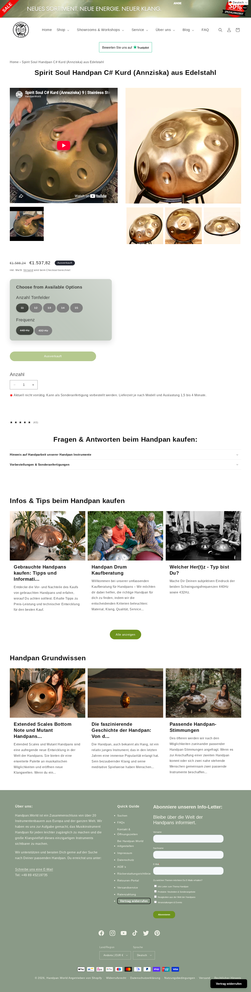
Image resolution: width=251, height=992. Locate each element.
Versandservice (127, 887)
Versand (28, 270)
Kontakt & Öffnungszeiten (127, 832)
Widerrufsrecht (116, 977)
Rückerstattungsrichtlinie (134, 873)
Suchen (122, 815)
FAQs (121, 822)
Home (14, 62)
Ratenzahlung (126, 894)
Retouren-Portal (128, 880)
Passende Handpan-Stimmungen (193, 727)
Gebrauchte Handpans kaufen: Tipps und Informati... (40, 573)
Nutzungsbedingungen (179, 977)
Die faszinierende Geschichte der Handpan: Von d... (121, 730)
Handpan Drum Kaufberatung (109, 570)
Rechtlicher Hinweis (227, 977)
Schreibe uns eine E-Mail (34, 869)
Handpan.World (57, 977)
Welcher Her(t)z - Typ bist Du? (199, 570)
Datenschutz (125, 859)
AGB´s (121, 866)
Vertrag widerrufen (134, 900)
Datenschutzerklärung (145, 977)
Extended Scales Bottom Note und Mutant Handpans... (42, 730)
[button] (64, 30)
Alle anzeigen (125, 634)
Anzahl (17, 374)
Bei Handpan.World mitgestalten (130, 843)
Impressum (124, 852)
